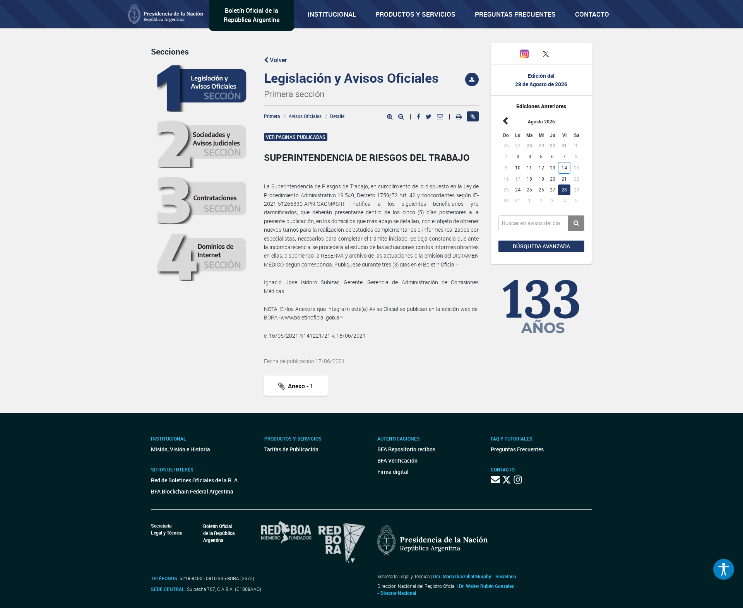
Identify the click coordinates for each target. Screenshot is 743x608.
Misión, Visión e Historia (180, 449)
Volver (277, 60)
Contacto (592, 14)
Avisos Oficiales (305, 116)
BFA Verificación (397, 460)
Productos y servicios (415, 14)
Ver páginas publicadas (295, 137)
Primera (272, 116)
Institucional (332, 14)
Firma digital (393, 471)
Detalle (337, 116)
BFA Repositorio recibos (406, 449)
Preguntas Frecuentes (515, 14)
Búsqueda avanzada (541, 246)
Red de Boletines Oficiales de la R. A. (195, 480)
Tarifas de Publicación (291, 449)
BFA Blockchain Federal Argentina (192, 491)
